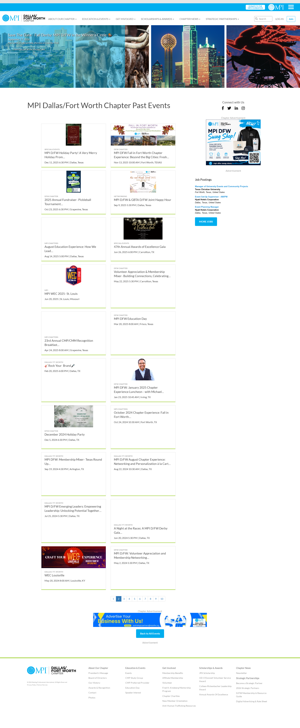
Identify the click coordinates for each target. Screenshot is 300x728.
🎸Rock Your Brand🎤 (60, 365)
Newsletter (241, 673)
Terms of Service (42, 685)
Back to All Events (150, 633)
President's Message (98, 673)
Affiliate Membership (172, 678)
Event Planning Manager (207, 207)
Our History (94, 682)
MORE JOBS (206, 221)
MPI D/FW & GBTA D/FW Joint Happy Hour (142, 200)
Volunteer (167, 682)
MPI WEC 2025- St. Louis (61, 293)
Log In (279, 18)
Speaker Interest (133, 692)
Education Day (132, 687)
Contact (92, 692)
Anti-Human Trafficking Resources (179, 705)
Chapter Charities (171, 696)
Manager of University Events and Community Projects (221, 186)
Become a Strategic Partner (249, 683)
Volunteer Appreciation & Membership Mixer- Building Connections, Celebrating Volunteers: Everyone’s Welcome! (141, 276)
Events (128, 673)
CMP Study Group (134, 678)
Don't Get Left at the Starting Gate (29, 49)
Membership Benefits (172, 673)
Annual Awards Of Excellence (213, 694)
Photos (91, 697)
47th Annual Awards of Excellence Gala (140, 246)
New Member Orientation (175, 701)
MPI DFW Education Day (130, 318)
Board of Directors (97, 678)
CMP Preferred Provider (137, 682)
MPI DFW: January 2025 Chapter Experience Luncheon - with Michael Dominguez (138, 392)
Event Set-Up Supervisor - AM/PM (211, 197)
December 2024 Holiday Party (65, 434)
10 (161, 598)
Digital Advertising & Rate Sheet (251, 701)
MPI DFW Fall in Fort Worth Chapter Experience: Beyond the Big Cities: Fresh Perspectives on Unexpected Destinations (141, 157)
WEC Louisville (54, 575)
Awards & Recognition (99, 687)
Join (291, 18)
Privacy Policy (31, 685)
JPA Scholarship (207, 673)
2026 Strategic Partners (247, 688)
